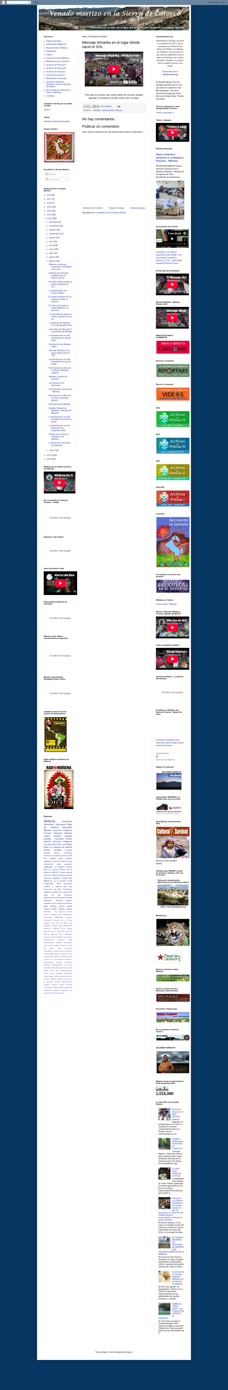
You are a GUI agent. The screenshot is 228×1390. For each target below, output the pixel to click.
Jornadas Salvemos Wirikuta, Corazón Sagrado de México (58, 84)
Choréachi (48, 920)
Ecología (68, 850)
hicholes (68, 898)
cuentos (63, 956)
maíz (54, 903)
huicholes (67, 821)
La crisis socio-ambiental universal (176, 1172)
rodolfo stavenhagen (63, 982)
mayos (46, 970)
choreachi (68, 951)
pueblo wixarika (58, 909)
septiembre (54, 234)
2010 (49, 459)
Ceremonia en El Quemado (56, 384)
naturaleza (68, 973)
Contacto (50, 96)
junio (51, 245)
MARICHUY (67, 926)
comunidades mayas (52, 954)
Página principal (53, 41)
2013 (49, 215)
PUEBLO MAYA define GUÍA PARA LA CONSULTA (177, 1144)
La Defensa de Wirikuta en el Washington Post (60, 324)
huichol (69, 872)
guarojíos (68, 962)
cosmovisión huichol (51, 956)
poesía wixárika (50, 979)
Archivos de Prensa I (55, 75)
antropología (49, 942)
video (50, 993)
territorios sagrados (60, 990)
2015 (49, 207)
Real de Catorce (58, 826)
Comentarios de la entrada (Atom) (110, 213)
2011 (49, 455)
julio (51, 241)
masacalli (54, 968)
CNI (59, 914)
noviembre (54, 226)
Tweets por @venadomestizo (57, 121)
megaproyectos (66, 970)
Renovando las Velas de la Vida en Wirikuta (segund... (60, 370)
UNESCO (55, 872)
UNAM (55, 892)
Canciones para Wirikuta (57, 58)
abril (51, 253)
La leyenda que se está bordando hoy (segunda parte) (59, 428)
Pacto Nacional (57, 931)
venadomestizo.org (170, 74)
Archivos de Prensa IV (56, 65)
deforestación (49, 898)
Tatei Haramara (65, 934)
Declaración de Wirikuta (59, 404)
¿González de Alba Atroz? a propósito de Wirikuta (60, 330)
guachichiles (48, 962)
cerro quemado (65, 948)
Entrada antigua (138, 208)
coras (70, 954)
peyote (62, 875)
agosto (52, 237)
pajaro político (54, 976)
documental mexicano (63, 959)
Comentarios (54, 179)
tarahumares (58, 987)
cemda (51, 948)
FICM (70, 881)
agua (46, 895)
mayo (52, 249)
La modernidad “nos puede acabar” (58, 291)
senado (55, 984)
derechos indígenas (62, 841)
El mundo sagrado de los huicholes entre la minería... (60, 299)
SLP (65, 886)
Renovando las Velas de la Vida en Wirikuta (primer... (60, 398)
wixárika (68, 836)
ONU (59, 884)
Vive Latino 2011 (65, 892)
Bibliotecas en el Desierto (57, 61)
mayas (69, 968)
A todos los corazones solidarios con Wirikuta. (59, 436)
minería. (53, 906)
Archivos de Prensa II (55, 72)
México (57, 853)
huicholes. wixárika (53, 900)
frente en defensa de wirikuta (58, 847)
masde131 (62, 968)
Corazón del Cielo (51, 923)
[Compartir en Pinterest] (97, 106)
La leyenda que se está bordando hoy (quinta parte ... (60, 337)
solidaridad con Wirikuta (54, 867)
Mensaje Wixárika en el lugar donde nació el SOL (59, 352)
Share (46, 110)
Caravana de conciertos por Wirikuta (59, 444)
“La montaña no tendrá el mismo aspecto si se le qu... (60, 316)
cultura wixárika (108, 110)
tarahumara (48, 987)
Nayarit (69, 867)
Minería (48, 830)
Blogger (128, 1352)
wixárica (47, 853)
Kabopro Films (162, 263)
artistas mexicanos (64, 942)
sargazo (47, 984)
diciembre (54, 222)
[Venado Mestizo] (157, 757)
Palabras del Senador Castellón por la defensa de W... (59, 275)
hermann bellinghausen (53, 965)
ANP (70, 878)
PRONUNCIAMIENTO (56, 44)
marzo (52, 257)
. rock (54, 912)
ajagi (70, 940)
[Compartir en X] (91, 106)
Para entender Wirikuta (56, 48)
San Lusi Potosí (65, 844)
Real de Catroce (51, 870)
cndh (70, 856)
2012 (49, 218)
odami (46, 976)
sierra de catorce (59, 861)
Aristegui (53, 914)
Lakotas (54, 926)
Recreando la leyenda (56, 78)
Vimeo (175, 263)
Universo (47, 937)
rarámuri (60, 979)
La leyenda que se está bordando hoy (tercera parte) (60, 419)
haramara (57, 856)
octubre (52, 230)
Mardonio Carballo (51, 928)
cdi (52, 895)
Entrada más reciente (92, 208)
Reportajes (51, 51)
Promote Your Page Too (165, 760)
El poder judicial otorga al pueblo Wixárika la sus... (60, 284)
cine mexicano (64, 895)
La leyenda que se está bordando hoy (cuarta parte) (60, 361)
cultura (63, 872)
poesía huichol (66, 976)
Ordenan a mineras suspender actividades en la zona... (60, 266)
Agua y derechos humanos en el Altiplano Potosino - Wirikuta (170, 157)
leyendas (67, 827)
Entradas (52, 174)
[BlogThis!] (88, 106)
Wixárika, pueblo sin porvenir (58, 377)
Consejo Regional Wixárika (58, 833)
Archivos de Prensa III (56, 68)
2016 (49, 203)
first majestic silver (53, 858)
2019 (49, 195)
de (52, 959)
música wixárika (55, 973)
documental (60, 898)
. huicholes (96, 110)
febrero (52, 261)
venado (64, 878)
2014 (49, 211)
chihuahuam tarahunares (54, 951)
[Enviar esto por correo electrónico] (85, 106)
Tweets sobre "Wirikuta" (166, 604)
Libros (60, 926)
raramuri (68, 875)
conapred (63, 954)
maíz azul (54, 970)
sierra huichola (66, 984)
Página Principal (116, 208)
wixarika (47, 839)
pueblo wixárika (52, 850)
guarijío (59, 962)
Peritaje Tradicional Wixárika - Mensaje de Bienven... (60, 410)
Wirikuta (118, 110)
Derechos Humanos (55, 824)
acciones (61, 940)
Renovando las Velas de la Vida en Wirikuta (58, 91)
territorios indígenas (52, 878)
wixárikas (56, 993)
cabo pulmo (48, 945)
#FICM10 (47, 912)
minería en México (51, 875)
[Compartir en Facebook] (94, 106)
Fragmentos (49, 884)
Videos (49, 55)
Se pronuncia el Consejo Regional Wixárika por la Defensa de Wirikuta (178, 1278)
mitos (46, 973)
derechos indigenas (62, 830)
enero (52, 450)
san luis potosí (50, 844)
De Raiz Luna (66, 923)
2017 (49, 199)
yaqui (62, 993)
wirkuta (69, 909)
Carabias (68, 917)
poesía (61, 906)
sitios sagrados (64, 864)
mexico (65, 856)
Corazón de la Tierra (62, 920)
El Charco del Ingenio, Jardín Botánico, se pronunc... (59, 308)
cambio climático (60, 945)
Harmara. (47, 926)
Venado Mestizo (162, 753)
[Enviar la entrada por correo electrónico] (118, 106)
